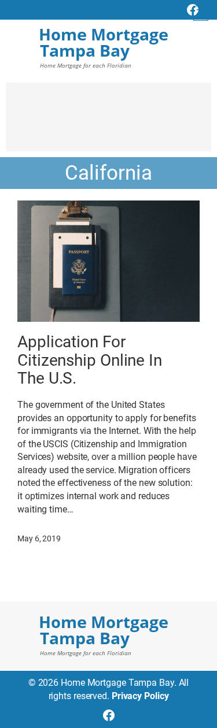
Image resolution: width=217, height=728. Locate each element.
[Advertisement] (108, 122)
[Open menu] (200, 13)
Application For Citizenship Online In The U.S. (89, 360)
